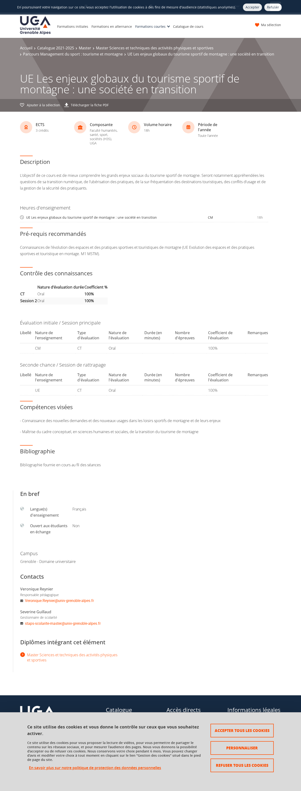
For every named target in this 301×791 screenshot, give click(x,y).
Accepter (252, 7)
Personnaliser (242, 748)
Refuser (273, 7)
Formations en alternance (111, 26)
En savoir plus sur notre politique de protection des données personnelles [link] (95, 768)
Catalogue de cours (188, 26)
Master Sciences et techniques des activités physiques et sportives (155, 48)
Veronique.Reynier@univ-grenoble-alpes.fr (59, 600)
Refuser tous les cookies (242, 765)
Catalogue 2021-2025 (55, 48)
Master (85, 48)
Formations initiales (72, 26)
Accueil (26, 48)
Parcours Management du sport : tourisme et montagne (73, 54)
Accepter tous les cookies (242, 730)
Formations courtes (150, 26)
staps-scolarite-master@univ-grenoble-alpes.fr (63, 623)
